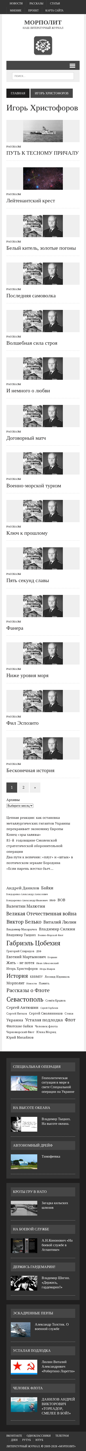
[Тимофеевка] (24, 1166)
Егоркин (52, 957)
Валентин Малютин (25, 906)
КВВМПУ (36, 977)
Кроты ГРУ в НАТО (30, 1192)
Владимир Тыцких (21, 935)
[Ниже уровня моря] (43, 661)
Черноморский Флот (20, 1032)
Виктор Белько (23, 921)
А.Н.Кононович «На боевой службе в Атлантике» (57, 1245)
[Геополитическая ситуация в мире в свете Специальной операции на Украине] (24, 1088)
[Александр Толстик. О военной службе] (20, 1334)
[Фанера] (43, 614)
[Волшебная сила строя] (43, 329)
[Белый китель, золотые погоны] (43, 234)
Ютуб (39, 1440)
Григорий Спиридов (20, 951)
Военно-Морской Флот (50, 935)
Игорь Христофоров (22, 969)
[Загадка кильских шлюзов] (24, 1213)
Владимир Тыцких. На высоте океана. (56, 1121)
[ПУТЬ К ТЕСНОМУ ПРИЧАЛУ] (43, 139)
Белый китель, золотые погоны (41, 248)
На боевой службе (31, 1229)
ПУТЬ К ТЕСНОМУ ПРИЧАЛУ (42, 153)
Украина (14, 1020)
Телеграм (62, 1435)
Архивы (13, 799)
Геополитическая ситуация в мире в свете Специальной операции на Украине (58, 1085)
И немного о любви (28, 390)
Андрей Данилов (22, 887)
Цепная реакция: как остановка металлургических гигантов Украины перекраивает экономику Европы (38, 823)
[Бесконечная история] (43, 756)
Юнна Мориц (46, 1032)
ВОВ (61, 899)
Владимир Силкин (57, 928)
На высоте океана (31, 1108)
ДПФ (38, 951)
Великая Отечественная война (41, 913)
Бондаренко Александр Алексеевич (27, 894)
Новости (16, 3)
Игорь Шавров (47, 968)
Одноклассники (39, 1435)
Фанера (14, 628)
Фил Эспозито (22, 723)
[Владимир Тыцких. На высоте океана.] (24, 1129)
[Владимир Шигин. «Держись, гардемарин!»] (24, 1288)
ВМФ (53, 900)
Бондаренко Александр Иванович (27, 900)
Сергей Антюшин (22, 1007)
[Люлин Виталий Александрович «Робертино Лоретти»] (24, 1372)
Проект (33, 10)
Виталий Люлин (59, 922)
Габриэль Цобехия (33, 943)
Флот (70, 1020)
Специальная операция (37, 1067)
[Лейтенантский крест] (43, 186)
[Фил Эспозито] (43, 709)
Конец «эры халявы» (23, 834)
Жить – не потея (20, 962)
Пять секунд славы (27, 580)
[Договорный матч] (43, 424)
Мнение (15, 10)
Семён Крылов (55, 1000)
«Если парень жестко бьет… (29, 868)
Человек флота (46, 1026)
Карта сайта (54, 10)
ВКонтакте (14, 1435)
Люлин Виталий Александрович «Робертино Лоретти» (58, 1366)
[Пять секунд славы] (43, 566)
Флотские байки (19, 1026)
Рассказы (36, 3)
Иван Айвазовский (47, 963)
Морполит (15, 983)
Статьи (55, 3)
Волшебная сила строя (31, 343)
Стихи (69, 1013)
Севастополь (24, 999)
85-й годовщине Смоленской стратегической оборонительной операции (34, 846)
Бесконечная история (30, 770)
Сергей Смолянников (46, 1013)
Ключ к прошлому (27, 533)
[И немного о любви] (43, 376)
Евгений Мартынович (26, 956)
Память (44, 983)
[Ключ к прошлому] (43, 519)
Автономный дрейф (33, 1145)
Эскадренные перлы (33, 1313)
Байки (47, 887)
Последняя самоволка (31, 295)
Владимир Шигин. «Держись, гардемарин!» (56, 1282)
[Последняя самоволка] (43, 281)
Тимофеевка (51, 1156)
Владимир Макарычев (21, 929)
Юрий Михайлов (20, 1037)
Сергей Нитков (16, 1013)
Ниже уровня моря (27, 675)
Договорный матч (26, 438)
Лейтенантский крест (30, 200)
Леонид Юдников (57, 977)
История (17, 975)
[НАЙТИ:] (43, 76)
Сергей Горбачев (49, 1008)
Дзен (14, 1440)
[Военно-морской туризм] (43, 471)
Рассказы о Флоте (28, 990)
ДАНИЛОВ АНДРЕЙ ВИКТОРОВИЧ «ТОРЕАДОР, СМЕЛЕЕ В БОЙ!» (58, 1406)
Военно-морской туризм (33, 485)
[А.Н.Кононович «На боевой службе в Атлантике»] (24, 1250)
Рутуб (26, 1440)
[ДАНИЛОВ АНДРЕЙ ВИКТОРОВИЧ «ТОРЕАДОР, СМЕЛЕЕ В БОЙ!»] (24, 1409)
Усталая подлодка (44, 1020)
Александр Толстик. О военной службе (52, 1326)
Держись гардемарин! (34, 1267)
